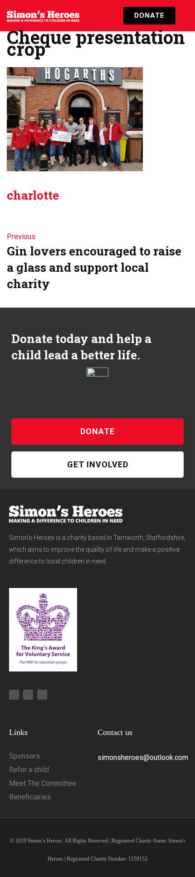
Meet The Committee (42, 783)
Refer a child (29, 769)
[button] (182, 15)
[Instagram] (14, 695)
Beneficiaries (30, 797)
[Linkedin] (42, 695)
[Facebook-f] (28, 695)
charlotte (33, 195)
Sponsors (24, 756)
